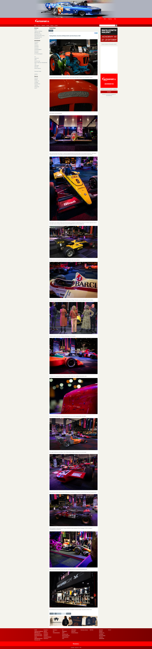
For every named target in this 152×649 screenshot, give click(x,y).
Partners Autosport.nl (105, 44)
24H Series (36, 65)
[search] (116, 25)
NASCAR (36, 66)
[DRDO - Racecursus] (109, 34)
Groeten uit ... (37, 80)
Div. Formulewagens (38, 53)
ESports (36, 79)
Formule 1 (36, 42)
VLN (35, 63)
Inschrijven (109, 91)
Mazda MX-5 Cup (37, 34)
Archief (47, 25)
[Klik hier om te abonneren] (109, 80)
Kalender (43, 25)
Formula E (36, 46)
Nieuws (39, 25)
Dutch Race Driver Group (39, 35)
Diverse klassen (37, 68)
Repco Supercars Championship (40, 62)
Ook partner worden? (113, 44)
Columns (36, 85)
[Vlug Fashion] (73, 620)
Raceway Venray (37, 71)
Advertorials (36, 86)
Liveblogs (36, 82)
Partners (51, 25)
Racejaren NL (37, 38)
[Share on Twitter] (95, 33)
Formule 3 (36, 48)
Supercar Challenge (38, 31)
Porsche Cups (37, 61)
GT (35, 56)
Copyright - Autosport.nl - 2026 (76, 647)
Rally (115, 18)
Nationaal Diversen (38, 36)
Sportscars (36, 58)
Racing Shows (37, 83)
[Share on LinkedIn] (97, 33)
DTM (35, 59)
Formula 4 (36, 52)
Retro (105, 18)
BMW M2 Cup (37, 32)
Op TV (35, 88)
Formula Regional (37, 49)
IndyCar (36, 43)
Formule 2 (36, 45)
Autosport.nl (100, 17)
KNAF (35, 29)
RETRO (36, 74)
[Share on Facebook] (94, 33)
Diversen (36, 77)
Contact (56, 25)
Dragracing (110, 18)
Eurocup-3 (36, 50)
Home (35, 25)
